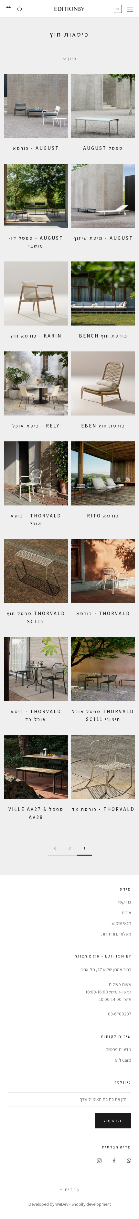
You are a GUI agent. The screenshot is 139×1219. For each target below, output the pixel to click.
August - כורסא (36, 148)
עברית (72, 1189)
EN (118, 9)
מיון (72, 58)
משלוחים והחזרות (116, 934)
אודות (126, 912)
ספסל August (103, 148)
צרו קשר (124, 902)
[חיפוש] (20, 9)
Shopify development (91, 1204)
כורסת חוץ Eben (103, 426)
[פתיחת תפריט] (130, 9)
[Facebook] (114, 1160)
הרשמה (113, 1121)
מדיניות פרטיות (118, 1049)
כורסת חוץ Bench (103, 336)
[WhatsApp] (129, 1160)
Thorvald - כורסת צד (103, 809)
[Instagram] (99, 1160)
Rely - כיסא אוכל (36, 426)
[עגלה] (8, 9)
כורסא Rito (103, 516)
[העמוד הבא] (55, 848)
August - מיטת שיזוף (103, 238)
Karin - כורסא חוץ (36, 336)
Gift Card (123, 1060)
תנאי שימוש (121, 923)
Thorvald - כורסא (103, 613)
